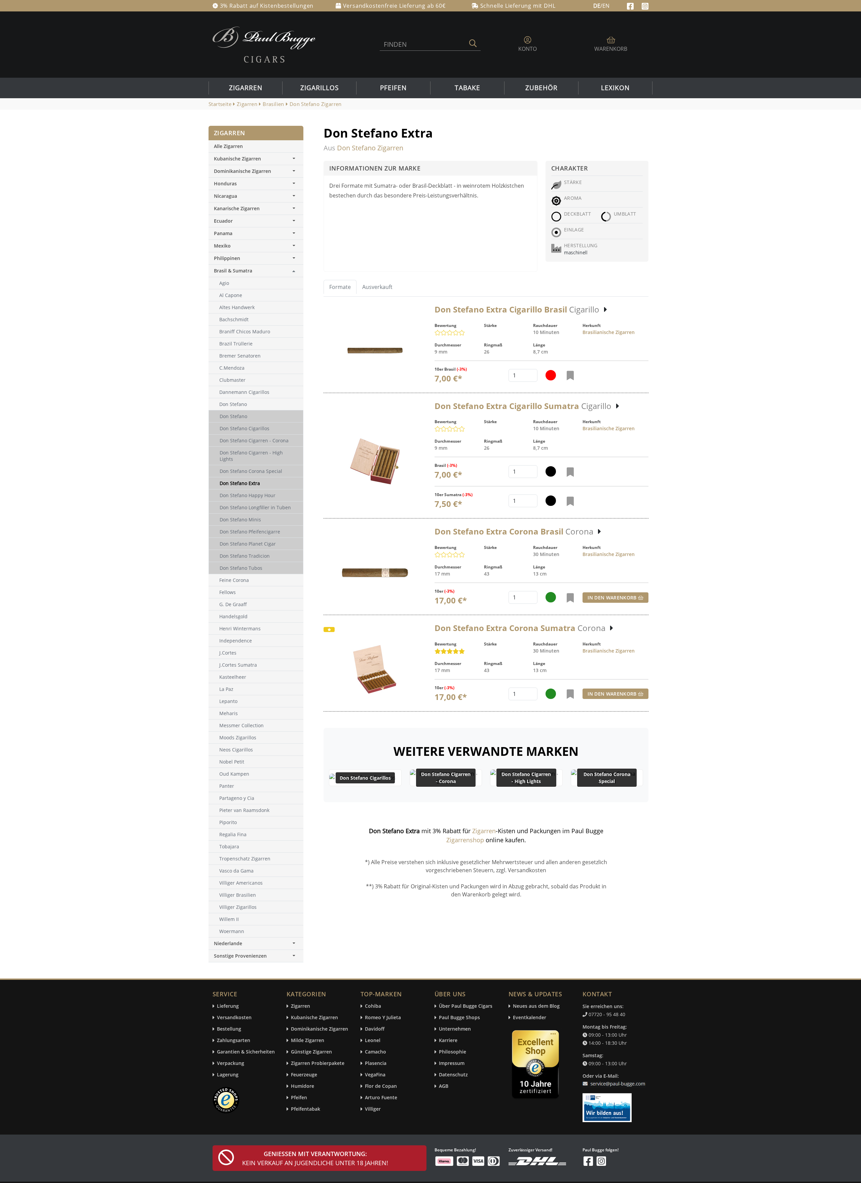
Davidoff (374, 1029)
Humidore (302, 1086)
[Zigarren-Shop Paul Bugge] (264, 44)
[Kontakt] (615, 1079)
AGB (443, 1086)
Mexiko (222, 246)
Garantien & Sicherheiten (246, 1052)
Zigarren (245, 87)
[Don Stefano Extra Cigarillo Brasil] (375, 350)
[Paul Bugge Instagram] (645, 5)
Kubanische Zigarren (237, 158)
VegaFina (375, 1075)
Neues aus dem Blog (536, 1006)
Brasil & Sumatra (233, 270)
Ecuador (223, 221)
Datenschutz (453, 1075)
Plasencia (375, 1063)
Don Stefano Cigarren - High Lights (526, 777)
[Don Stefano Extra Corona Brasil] (375, 573)
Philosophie (452, 1052)
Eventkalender (529, 1017)
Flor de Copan (381, 1086)
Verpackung (230, 1063)
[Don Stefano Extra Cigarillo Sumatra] (375, 462)
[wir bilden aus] (608, 1104)
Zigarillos (319, 87)
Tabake (467, 87)
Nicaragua (225, 196)
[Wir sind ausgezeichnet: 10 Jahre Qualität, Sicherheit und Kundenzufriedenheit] (536, 1066)
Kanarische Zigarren (237, 208)
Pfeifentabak (305, 1109)
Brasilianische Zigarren (609, 332)
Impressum (451, 1063)
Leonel (372, 1040)
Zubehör (541, 87)
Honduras (225, 183)
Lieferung (228, 1006)
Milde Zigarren (307, 1040)
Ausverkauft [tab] (377, 287)
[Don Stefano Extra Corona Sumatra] (375, 669)
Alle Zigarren (228, 146)
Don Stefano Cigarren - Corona (446, 777)
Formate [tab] (340, 287)
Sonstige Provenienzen (240, 956)
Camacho (375, 1052)
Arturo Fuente (381, 1098)
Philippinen (227, 258)
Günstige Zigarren (311, 1052)
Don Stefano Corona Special (607, 777)
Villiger (373, 1109)
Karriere (448, 1040)
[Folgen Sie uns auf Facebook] (631, 5)
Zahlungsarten (233, 1040)
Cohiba (373, 1006)
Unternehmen (455, 1029)
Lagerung (227, 1075)
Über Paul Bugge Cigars (465, 1006)
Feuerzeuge (304, 1075)
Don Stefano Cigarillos (365, 778)
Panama (223, 233)
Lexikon (615, 87)
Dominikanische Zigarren (242, 171)
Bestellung (229, 1029)
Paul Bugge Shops (459, 1017)
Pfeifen (393, 87)
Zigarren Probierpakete (317, 1063)
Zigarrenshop (465, 840)
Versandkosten (234, 1017)
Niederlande (228, 943)
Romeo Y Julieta (383, 1017)
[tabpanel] (486, 508)
